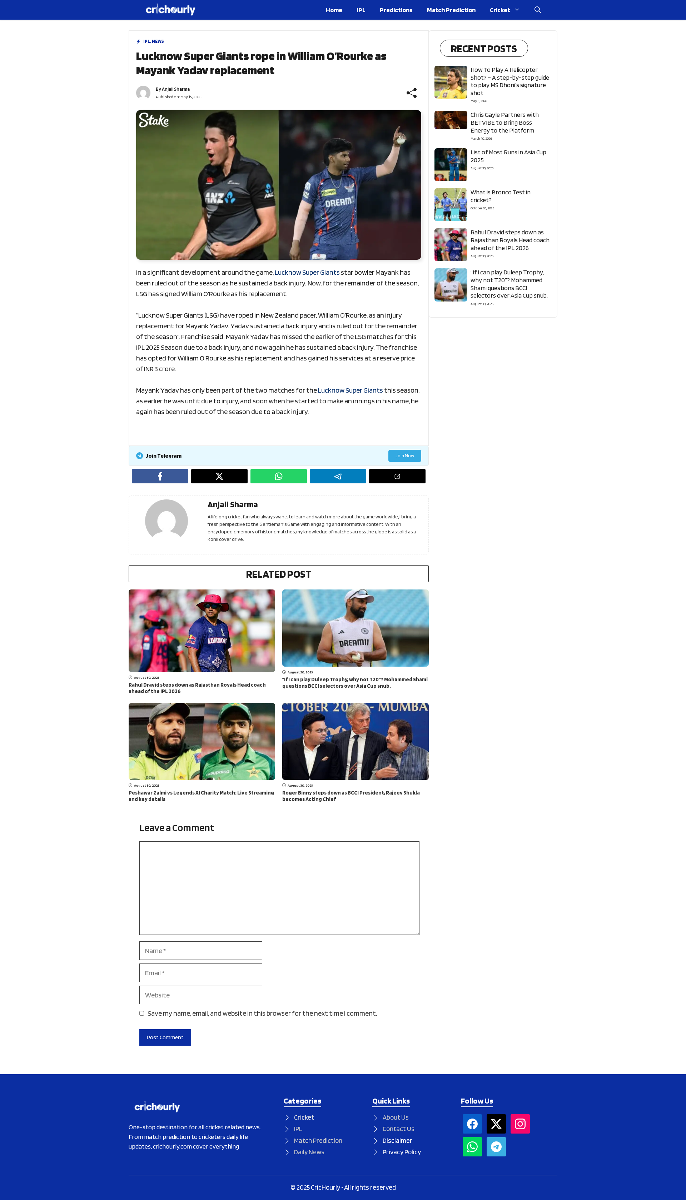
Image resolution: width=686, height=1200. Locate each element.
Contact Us (398, 1129)
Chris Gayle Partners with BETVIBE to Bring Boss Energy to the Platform (505, 122)
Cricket (500, 10)
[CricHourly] (170, 10)
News (158, 41)
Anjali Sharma (176, 89)
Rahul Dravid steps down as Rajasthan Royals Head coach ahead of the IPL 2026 (510, 239)
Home (334, 10)
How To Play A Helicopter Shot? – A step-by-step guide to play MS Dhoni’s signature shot (510, 81)
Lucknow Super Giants (307, 272)
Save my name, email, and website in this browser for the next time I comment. (262, 1013)
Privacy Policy (402, 1152)
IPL (361, 10)
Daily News (309, 1152)
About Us (396, 1117)
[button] (537, 10)
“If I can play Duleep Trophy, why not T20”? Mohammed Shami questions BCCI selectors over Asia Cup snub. (355, 682)
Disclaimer (397, 1140)
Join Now (405, 455)
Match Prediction (451, 10)
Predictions (396, 10)
